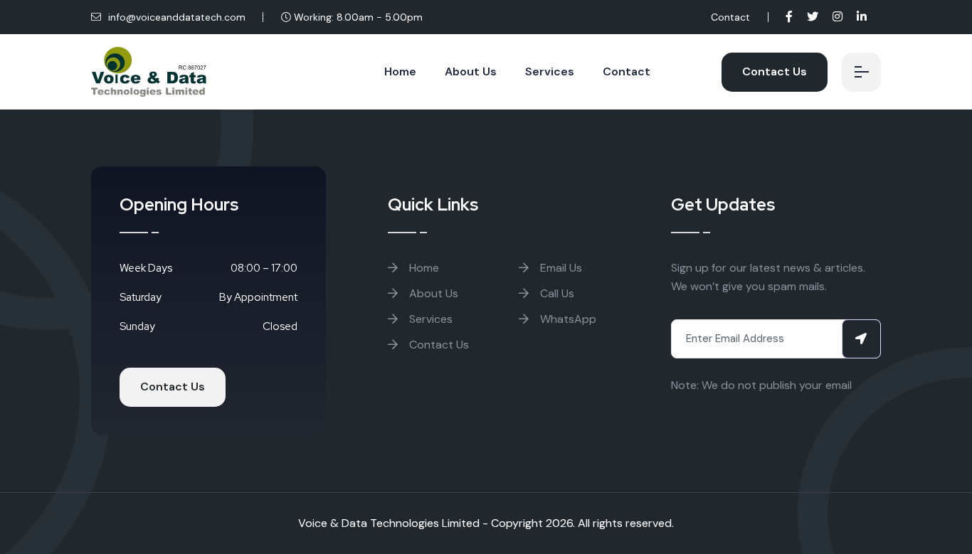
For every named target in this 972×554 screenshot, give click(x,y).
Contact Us (774, 71)
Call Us (555, 293)
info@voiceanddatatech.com (175, 17)
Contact (730, 17)
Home (400, 71)
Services (549, 71)
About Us (471, 71)
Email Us (559, 267)
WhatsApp (566, 318)
